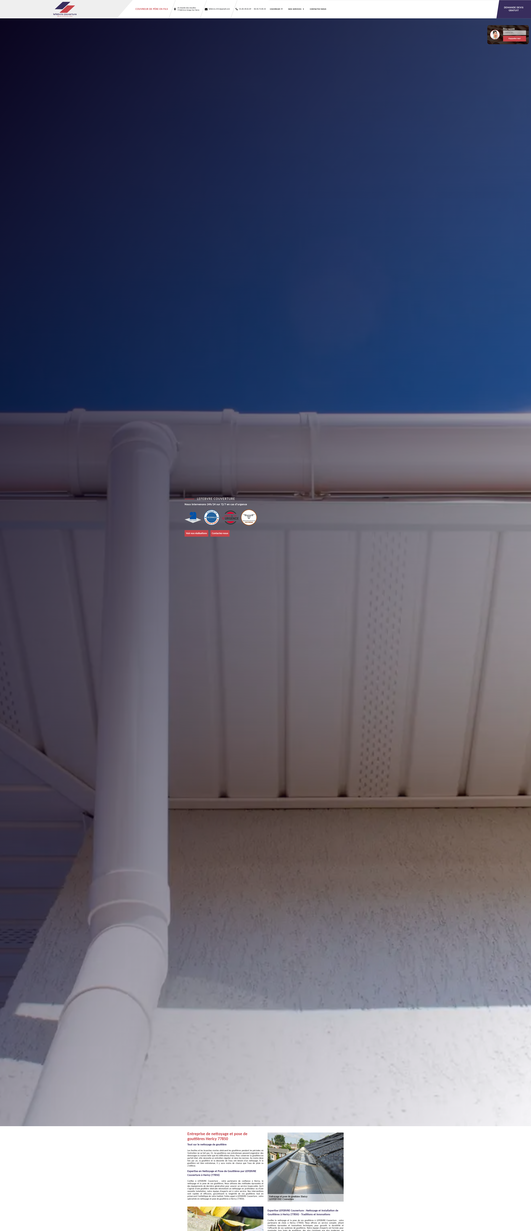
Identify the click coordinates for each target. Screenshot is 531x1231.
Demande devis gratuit (514, 9)
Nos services (294, 9)
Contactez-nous (318, 9)
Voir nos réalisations (196, 533)
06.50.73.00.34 (260, 9)
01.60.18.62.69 (245, 9)
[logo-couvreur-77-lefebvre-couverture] (66, 9)
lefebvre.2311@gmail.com (219, 9)
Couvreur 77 (276, 9)
